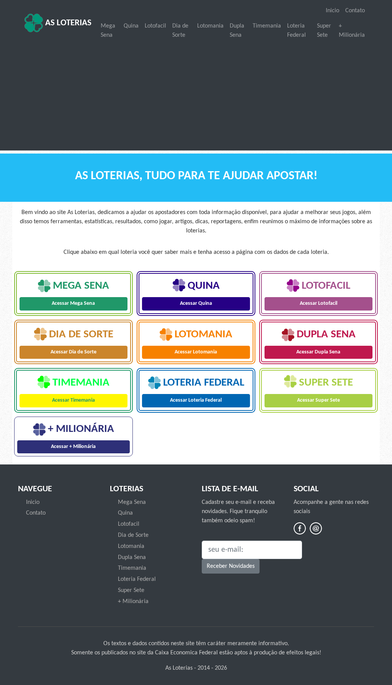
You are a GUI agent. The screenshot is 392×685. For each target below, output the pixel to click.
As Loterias (67, 23)
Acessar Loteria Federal (196, 400)
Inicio (332, 11)
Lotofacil (155, 26)
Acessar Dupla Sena (318, 352)
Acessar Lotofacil (318, 303)
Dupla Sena (237, 30)
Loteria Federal (296, 30)
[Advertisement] (196, 96)
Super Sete (324, 30)
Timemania (267, 26)
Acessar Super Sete (318, 400)
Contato (355, 11)
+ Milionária (352, 30)
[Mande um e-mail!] (316, 528)
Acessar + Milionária (73, 446)
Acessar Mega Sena (73, 303)
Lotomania (210, 26)
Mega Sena (108, 30)
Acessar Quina (196, 303)
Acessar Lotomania (196, 352)
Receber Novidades (231, 566)
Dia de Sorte (180, 30)
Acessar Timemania (73, 400)
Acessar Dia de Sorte (73, 352)
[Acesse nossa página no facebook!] (300, 528)
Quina (131, 26)
